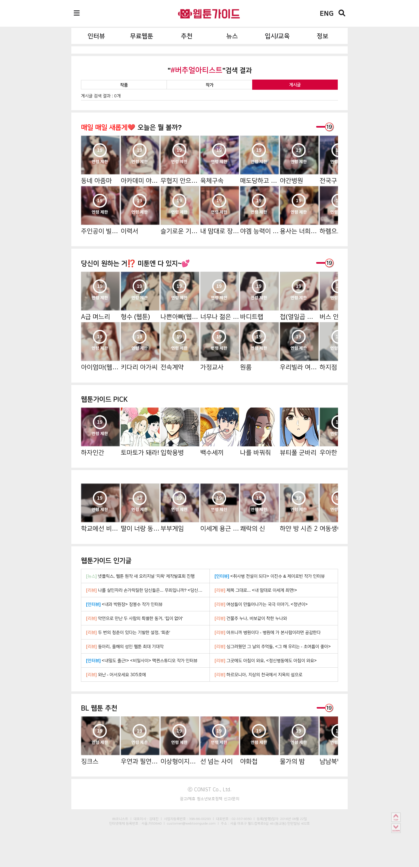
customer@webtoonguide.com (191, 823)
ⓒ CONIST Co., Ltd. (210, 789)
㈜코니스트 (120, 819)
